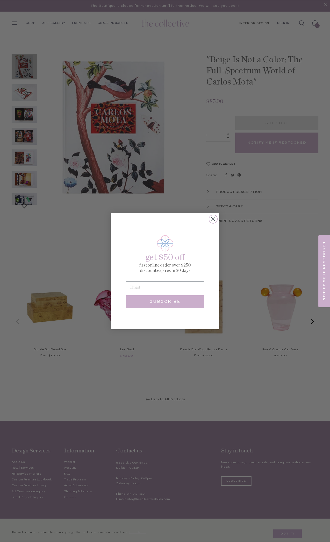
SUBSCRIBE (165, 302)
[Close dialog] (213, 219)
